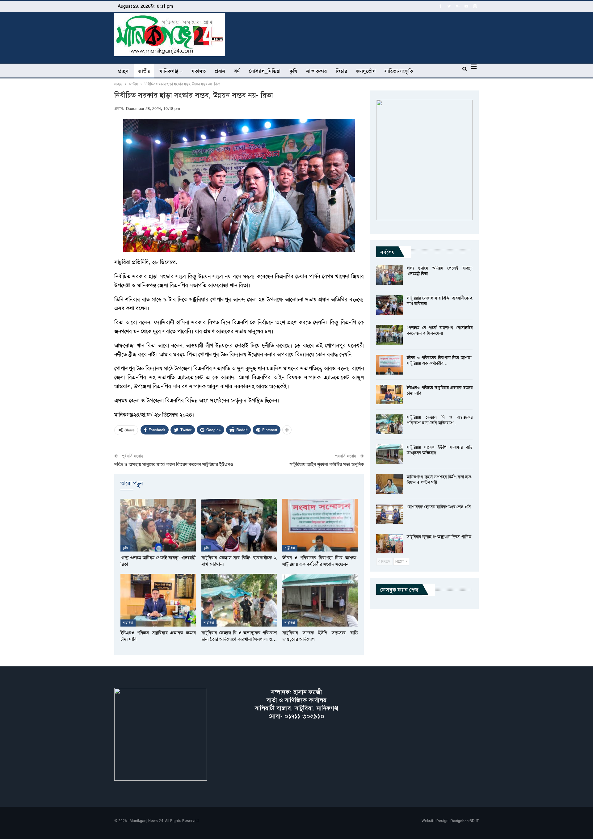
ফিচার (341, 71)
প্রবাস (220, 71)
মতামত (198, 71)
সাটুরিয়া (289, 548)
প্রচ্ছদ (123, 71)
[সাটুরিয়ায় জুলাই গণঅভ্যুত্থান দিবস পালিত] (389, 544)
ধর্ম (237, 71)
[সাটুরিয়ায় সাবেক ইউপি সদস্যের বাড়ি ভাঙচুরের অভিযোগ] (320, 600)
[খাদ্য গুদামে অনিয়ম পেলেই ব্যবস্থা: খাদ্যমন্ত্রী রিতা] (158, 525)
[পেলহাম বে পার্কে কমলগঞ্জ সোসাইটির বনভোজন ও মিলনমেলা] (389, 335)
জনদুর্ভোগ (366, 71)
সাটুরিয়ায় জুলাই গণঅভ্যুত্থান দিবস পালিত (439, 536)
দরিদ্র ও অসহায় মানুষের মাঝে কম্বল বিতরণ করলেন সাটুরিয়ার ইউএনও (173, 464)
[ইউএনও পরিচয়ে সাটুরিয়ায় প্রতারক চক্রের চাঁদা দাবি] (158, 600)
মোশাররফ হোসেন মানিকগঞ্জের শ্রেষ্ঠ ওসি (439, 507)
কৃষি (293, 71)
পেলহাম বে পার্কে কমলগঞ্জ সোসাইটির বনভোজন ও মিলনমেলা (440, 330)
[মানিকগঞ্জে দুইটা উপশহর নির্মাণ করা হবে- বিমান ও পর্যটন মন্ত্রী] (389, 484)
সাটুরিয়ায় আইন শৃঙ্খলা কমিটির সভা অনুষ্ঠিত (327, 464)
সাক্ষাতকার (316, 71)
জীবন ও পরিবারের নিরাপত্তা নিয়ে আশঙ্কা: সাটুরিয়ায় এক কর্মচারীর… (440, 360)
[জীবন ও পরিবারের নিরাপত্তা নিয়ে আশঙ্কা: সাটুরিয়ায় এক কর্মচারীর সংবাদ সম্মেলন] (320, 525)
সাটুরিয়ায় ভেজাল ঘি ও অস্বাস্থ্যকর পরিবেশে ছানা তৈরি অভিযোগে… (440, 420)
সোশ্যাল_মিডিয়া (264, 71)
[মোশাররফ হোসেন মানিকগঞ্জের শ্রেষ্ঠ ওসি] (389, 514)
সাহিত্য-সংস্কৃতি (399, 71)
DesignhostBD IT (464, 820)
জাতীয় (144, 71)
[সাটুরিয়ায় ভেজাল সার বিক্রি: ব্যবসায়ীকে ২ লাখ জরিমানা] (239, 525)
